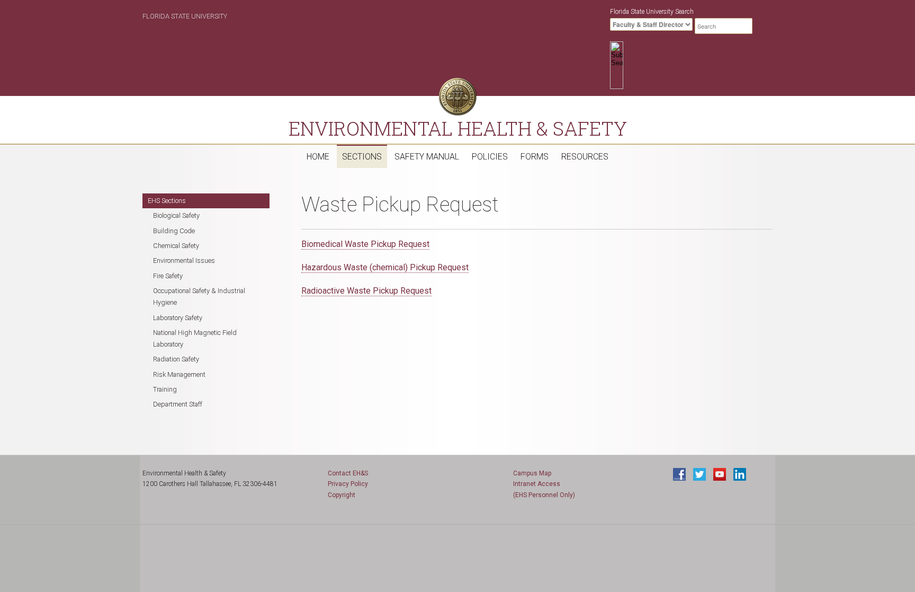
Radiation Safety (176, 359)
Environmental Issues (184, 260)
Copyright (341, 495)
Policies (490, 157)
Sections (362, 157)
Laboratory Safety (177, 318)
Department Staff (177, 404)
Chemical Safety (176, 246)
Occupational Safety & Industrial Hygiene (199, 296)
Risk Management (179, 374)
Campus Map (532, 473)
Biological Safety (176, 215)
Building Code (174, 231)
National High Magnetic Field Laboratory (195, 338)
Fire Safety (168, 276)
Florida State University (184, 16)
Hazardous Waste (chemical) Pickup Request (385, 267)
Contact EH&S (348, 473)
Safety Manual (426, 157)
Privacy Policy (348, 484)
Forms (535, 157)
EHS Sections (167, 201)
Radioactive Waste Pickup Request (366, 291)
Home (318, 157)
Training (165, 389)
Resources (584, 157)
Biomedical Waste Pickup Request (365, 244)
